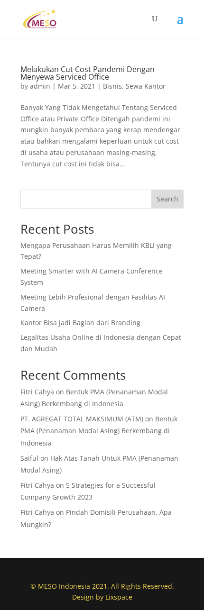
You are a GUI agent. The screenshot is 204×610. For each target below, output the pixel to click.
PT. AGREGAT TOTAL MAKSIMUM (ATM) (81, 418)
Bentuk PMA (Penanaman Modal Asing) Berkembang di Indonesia (98, 430)
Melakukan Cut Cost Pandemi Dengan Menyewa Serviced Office (87, 73)
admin (40, 86)
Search (167, 198)
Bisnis (112, 86)
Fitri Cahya (37, 391)
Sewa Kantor (146, 86)
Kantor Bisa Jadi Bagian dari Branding (80, 322)
